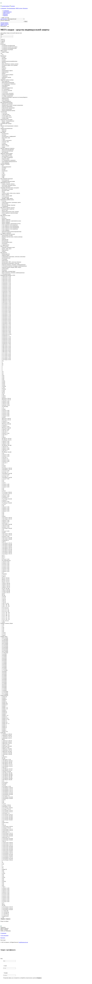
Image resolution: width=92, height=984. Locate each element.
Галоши (4, 143)
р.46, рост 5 (4, 434)
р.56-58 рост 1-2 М (6, 315)
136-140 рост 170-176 (7, 543)
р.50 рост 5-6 (5, 458)
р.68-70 (3, 541)
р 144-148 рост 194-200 (7, 909)
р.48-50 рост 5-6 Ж (6, 298)
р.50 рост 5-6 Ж (5, 460)
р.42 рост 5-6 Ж (5, 413)
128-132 (4, 600)
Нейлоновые (5, 260)
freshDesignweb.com (23, 942)
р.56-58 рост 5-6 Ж (6, 319)
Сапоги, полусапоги (7, 140)
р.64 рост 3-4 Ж (5, 536)
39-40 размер (5, 642)
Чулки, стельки (5, 145)
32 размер (4, 663)
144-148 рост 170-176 (7, 548)
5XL (3, 882)
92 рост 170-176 (5, 580)
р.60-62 (3, 516)
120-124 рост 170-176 (7, 519)
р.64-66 (3, 532)
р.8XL (3, 622)
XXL (3, 375)
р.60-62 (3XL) (5, 822)
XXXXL (4, 386)
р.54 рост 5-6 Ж (5, 485)
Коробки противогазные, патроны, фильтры (12, 236)
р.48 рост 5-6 (5, 446)
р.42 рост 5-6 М (5, 414)
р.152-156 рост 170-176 (7, 906)
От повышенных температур (8, 83)
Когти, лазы (5, 210)
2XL (3, 870)
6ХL (3, 885)
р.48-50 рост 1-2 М (6, 294)
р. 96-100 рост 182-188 (7, 774)
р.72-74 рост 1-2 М (6, 353)
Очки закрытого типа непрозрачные (10, 226)
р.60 (3, 513)
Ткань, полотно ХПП (7, 195)
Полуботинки (5, 133)
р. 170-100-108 (5, 912)
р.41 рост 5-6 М (5, 565)
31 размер (4, 662)
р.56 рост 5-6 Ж (5, 501)
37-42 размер (5, 691)
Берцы (3, 147)
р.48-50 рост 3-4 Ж (6, 295)
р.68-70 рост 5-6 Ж (6, 348)
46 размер (4, 682)
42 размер (4, 676)
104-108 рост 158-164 (7, 468)
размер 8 (4, 710)
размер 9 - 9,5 (5, 715)
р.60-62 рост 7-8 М (6, 332)
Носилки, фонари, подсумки (8, 205)
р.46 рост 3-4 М (5, 569)
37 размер (4, 668)
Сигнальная (5, 91)
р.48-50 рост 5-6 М (6, 299)
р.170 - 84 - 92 (5, 607)
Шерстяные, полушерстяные (8, 271)
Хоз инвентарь (5, 197)
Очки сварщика (5, 230)
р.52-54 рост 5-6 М (6, 310)
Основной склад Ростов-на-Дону (9, 46)
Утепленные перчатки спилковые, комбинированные (14, 266)
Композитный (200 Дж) (7, 151)
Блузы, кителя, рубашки (7, 74)
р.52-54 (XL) (5, 782)
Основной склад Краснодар (8, 45)
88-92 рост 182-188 (6, 423)
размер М (4, 699)
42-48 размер (5, 406)
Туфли (3, 139)
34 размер (4, 664)
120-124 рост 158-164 (7, 517)
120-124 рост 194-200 (7, 528)
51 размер (4, 688)
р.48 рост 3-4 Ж (5, 441)
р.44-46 (3, 417)
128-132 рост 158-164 (7, 533)
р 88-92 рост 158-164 (7, 740)
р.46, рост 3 (4, 432)
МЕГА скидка (19, 8)
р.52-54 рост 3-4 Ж (6, 306)
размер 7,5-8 (5, 708)
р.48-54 (3, 576)
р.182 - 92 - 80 (5, 603)
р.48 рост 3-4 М (5, 444)
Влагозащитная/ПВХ (7, 154)
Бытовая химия (5, 190)
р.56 (3, 488)
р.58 (3, 505)
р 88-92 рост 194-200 (7, 748)
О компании (3, 8)
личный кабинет (5, 6)
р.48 (3, 436)
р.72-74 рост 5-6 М (6, 355)
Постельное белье (6, 186)
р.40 (3, 394)
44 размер (4, 679)
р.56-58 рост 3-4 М (6, 318)
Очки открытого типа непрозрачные (10, 227)
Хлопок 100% (5, 118)
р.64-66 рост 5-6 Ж (6, 340)
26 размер (4, 655)
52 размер (4, 690)
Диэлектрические (6, 258)
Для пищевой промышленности (9, 161)
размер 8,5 (4, 711)
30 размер (4, 660)
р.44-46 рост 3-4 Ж (6, 286)
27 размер (4, 656)
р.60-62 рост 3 (5, 523)
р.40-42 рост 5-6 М (6, 282)
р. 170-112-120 (5, 914)
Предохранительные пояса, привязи (10, 211)
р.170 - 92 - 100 (5, 610)
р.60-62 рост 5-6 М (6, 330)
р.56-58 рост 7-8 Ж (6, 322)
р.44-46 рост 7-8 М (6, 291)
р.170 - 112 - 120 (5, 616)
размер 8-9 (4, 712)
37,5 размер (4, 670)
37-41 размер (5, 694)
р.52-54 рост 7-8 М (6, 312)
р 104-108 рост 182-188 (7, 793)
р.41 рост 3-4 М (5, 564)
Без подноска (5, 152)
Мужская (4, 129)
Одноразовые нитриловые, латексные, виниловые (13, 256)
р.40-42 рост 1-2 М (6, 276)
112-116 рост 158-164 (7, 492)
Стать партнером (4, 935)
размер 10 (4, 720)
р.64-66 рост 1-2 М (6, 336)
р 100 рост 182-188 (6, 771)
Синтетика (4, 113)
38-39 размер (5, 640)
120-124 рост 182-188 (7, 524)
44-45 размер (5, 648)
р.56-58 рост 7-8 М (6, 323)
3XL (3, 874)
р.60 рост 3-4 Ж (5, 520)
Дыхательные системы (7, 235)
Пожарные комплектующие (8, 181)
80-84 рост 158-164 (6, 398)
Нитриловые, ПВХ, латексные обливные (11, 262)
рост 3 (3, 557)
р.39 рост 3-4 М (5, 561)
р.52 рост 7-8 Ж (5, 478)
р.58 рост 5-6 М (5, 511)
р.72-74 (3, 575)
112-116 (4, 598)
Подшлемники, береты (7, 70)
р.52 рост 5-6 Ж (5, 474)
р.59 (3, 512)
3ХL (3, 876)
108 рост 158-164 (6, 586)
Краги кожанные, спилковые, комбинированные (13, 272)
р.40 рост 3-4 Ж (5, 401)
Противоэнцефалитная (7, 87)
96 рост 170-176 (5, 582)
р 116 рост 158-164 (6, 805)
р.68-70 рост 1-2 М (6, 344)
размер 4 (4, 730)
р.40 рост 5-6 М (5, 403)
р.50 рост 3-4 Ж (5, 454)
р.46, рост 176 (5, 430)
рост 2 (3, 556)
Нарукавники (5, 72)
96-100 (3, 595)
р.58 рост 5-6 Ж (5, 509)
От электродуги (5, 89)
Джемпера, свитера (6, 77)
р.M (3, 864)
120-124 (4, 599)
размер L (4, 700)
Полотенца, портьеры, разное (9, 185)
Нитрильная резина (6, 166)
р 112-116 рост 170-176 (7, 810)
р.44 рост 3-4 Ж (5, 422)
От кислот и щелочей (7, 90)
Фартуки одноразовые (7, 106)
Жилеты (4, 62)
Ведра (3, 191)
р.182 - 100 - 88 (5, 604)
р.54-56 (3, 482)
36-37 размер (5, 638)
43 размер (4, 678)
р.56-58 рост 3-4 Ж (6, 316)
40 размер (4, 674)
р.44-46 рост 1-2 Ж (6, 283)
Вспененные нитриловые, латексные (10, 263)
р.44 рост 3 (4, 421)
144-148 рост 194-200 (7, 551)
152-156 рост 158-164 (7, 552)
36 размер (4, 667)
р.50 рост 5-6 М (5, 461)
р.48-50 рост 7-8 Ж (6, 300)
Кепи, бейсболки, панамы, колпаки (10, 63)
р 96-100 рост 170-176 (7, 763)
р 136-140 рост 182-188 (7, 854)
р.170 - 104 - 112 (5, 614)
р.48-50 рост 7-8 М (6, 302)
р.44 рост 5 (4, 425)
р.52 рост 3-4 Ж (5, 470)
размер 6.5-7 (5, 704)
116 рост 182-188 (6, 591)
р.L (3, 866)
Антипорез (4, 259)
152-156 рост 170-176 (7, 553)
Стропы (4, 214)
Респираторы (5, 240)
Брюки (3, 66)
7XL (3, 917)
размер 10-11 (5, 731)
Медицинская (5, 98)
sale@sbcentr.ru (4, 18)
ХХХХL (4, 389)
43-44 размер (5, 647)
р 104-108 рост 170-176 (7, 789)
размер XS (4, 696)
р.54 (3, 480)
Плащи (3, 57)
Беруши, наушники (6, 233)
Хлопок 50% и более (7, 117)
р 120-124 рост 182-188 (7, 834)
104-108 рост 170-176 (7, 469)
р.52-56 (3, 466)
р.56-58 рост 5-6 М (6, 320)
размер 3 (4, 728)
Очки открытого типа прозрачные (10, 228)
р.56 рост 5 (4, 500)
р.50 (3, 453)
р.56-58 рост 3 (5, 497)
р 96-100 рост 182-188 (7, 773)
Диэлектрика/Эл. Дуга (7, 156)
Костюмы (4, 58)
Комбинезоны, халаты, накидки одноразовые (12, 105)
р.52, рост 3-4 (5, 472)
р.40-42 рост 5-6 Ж (6, 280)
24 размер (4, 654)
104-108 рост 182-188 (7, 473)
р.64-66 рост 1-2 (5, 335)
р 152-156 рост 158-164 (7, 860)
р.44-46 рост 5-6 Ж (6, 288)
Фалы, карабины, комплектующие (10, 213)
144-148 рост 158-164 (7, 547)
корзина (13, 6)
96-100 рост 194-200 (6, 452)
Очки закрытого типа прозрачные (10, 224)
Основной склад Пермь (7, 49)
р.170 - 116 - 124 (5, 618)
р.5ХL (3, 390)
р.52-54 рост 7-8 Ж (6, 311)
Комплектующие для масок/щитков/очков (11, 231)
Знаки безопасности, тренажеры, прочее (11, 202)
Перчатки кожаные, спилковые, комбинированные (14, 264)
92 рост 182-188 (5, 588)
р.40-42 (3, 395)
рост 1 (3, 555)
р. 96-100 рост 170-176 (7, 766)
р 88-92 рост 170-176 (7, 743)
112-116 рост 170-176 (7, 493)
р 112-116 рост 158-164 (7, 807)
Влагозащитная (5, 81)
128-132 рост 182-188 (7, 537)
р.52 (3, 464)
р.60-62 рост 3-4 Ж (6, 326)
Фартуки (4, 68)
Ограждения (5, 206)
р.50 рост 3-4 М (5, 456)
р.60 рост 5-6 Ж (5, 525)
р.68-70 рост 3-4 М (6, 347)
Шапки (3, 73)
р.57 (3, 572)
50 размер (4, 687)
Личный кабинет (4, 22)
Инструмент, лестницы (7, 189)
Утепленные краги (6, 274)
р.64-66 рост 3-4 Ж (6, 338)
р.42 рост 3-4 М (5, 411)
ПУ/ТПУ (4, 168)
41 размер (4, 675)
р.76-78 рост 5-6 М (6, 359)
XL (3, 371)
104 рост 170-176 (6, 584)
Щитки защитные (6, 219)
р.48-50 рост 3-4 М (6, 296)
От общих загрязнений (7, 95)
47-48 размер (5, 652)
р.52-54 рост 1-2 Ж (6, 303)
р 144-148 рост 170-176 (7, 857)
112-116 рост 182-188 (7, 499)
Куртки (4, 69)
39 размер (4, 672)
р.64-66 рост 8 (5, 540)
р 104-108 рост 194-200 (7, 798)
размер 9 (4, 714)
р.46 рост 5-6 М (5, 571)
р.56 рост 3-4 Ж (5, 494)
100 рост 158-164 (6, 583)
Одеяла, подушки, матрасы (8, 183)
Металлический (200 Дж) (8, 149)
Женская (4, 131)
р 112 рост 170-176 (6, 809)
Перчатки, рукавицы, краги (8, 247)
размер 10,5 (4, 722)
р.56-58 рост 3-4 (5, 813)
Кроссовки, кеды (6, 137)
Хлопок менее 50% (6, 115)
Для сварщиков (5, 100)
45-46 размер (5, 650)
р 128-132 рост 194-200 (7, 850)
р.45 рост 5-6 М (5, 568)
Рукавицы (4, 270)
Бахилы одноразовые (7, 109)
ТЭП (3, 173)
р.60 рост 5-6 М (5, 527)
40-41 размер (5, 643)
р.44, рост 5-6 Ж (5, 405)
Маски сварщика (6, 222)
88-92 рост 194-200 (6, 428)
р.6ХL (3, 391)
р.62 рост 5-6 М (5, 531)
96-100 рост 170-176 (6, 440)
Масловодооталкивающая (8, 82)
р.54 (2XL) (4, 783)
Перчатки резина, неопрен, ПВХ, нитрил (11, 267)
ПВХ (3, 176)
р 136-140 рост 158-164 (7, 852)
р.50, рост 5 (4, 462)
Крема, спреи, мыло (6, 248)
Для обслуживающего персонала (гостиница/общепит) (14, 97)
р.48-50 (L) (4, 756)
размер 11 (4, 724)
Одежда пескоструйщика (8, 94)
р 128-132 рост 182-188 (7, 846)
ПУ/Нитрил (5, 170)
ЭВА (3, 177)
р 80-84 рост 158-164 (7, 734)
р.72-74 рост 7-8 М (6, 357)
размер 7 (4, 706)
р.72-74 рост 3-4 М (6, 354)
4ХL (3, 880)
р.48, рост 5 (4, 450)
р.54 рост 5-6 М (5, 486)
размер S (4, 698)
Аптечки (4, 201)
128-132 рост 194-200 (7, 539)
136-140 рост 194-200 (7, 545)
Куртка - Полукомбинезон (8, 121)
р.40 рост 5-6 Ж (5, 402)
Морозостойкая (5, 158)
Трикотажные (5, 268)
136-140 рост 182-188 (7, 544)
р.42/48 (3, 409)
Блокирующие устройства (8, 209)
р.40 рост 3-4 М (5, 890)
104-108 (4, 596)
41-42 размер (5, 644)
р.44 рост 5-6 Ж (5, 426)
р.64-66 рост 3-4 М (6, 339)
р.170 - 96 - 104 (5, 611)
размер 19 (4, 726)
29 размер (4, 659)
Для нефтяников (6, 85)
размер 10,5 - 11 (5, 723)
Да (2, 54)
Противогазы (5, 239)
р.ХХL (3, 873)
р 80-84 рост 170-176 (7, 736)
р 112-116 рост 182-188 (7, 815)
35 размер (4, 666)
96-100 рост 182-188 (6, 445)
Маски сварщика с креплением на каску (11, 223)
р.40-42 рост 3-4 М (6, 279)
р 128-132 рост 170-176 (7, 844)
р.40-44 (3, 397)
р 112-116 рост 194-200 (7, 819)
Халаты (4, 59)
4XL (3, 878)
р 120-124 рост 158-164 (7, 826)
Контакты (25, 8)
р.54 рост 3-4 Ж (5, 484)
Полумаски (4, 243)
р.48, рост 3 (4, 767)
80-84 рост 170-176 (6, 399)
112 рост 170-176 (6, 592)
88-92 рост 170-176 (6, 419)
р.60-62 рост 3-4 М (6, 327)
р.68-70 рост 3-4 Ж (6, 346)
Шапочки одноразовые (7, 103)
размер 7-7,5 (5, 707)
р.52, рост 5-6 (5, 476)
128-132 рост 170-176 (7, 535)
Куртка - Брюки (5, 122)
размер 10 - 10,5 (5, 719)
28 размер (4, 658)
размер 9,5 (4, 716)
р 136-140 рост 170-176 (7, 853)
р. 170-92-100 (5, 910)
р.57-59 (3, 504)
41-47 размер (5, 692)
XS (3, 361)
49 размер (4, 686)
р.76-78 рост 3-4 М (6, 358)
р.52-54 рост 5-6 (5, 795)
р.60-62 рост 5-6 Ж (6, 328)
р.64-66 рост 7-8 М (6, 343)
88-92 (3, 594)
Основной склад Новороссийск (9, 48)
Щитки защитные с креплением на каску (11, 220)
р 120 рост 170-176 (6, 827)
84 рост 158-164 (5, 578)
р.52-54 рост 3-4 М (6, 307)
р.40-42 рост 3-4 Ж (6, 278)
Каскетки (4, 218)
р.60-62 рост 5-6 (5, 837)
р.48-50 (3, 437)
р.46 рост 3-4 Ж (5, 429)
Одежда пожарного (6, 101)
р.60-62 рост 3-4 (5, 831)
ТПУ (3, 172)
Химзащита (4, 86)
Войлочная (4, 144)
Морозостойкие (5, 255)
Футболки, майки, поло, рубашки (10, 65)
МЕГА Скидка (5, 52)
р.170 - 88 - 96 (5, 608)
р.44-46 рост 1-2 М (6, 284)
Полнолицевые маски (7, 242)
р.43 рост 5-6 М (5, 567)
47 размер (4, 683)
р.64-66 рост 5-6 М (6, 342)
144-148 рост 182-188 (7, 549)
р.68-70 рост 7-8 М (6, 351)
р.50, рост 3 (4, 457)
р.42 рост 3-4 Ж (5, 410)
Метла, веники (5, 194)
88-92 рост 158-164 (6, 418)
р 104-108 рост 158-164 (7, 787)
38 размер (4, 671)
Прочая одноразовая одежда (8, 110)
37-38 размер (5, 639)
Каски (3, 216)
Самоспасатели (5, 244)
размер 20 (4, 727)
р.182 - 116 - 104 (5, 606)
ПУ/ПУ (4, 169)
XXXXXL (4, 574)
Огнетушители (5, 180)
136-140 (4, 602)
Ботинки (4, 135)
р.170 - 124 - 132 (6, 619)
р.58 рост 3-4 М (5, 508)
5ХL (3, 884)
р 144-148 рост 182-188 (7, 858)
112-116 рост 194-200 (7, 503)
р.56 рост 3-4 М (5, 496)
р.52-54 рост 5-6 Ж (6, 308)
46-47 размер (5, 651)
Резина (3, 174)
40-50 (3, 393)
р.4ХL (3, 387)
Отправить (39, 977)
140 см (3, 886)
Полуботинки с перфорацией (9, 136)
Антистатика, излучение (7, 93)
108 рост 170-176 (6, 587)
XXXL (3, 381)
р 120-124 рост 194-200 (7, 839)
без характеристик (6, 560)
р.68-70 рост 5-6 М (6, 350)
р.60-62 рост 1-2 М (6, 324)
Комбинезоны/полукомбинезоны (9, 61)
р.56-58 (3, 490)
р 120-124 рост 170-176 (7, 829)
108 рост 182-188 (6, 590)
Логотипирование (11, 8)
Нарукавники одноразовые (8, 107)
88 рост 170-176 (5, 579)
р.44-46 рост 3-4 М (6, 287)
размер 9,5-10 (5, 718)
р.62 (3, 529)
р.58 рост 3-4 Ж (5, 507)
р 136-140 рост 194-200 (7, 856)
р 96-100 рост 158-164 (7, 760)
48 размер (4, 684)
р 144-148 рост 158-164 (7, 908)
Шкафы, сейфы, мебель (7, 198)
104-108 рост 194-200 (7, 477)
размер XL (4, 702)
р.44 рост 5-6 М (5, 415)
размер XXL (5, 703)
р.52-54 (3, 465)
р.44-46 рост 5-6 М (6, 290)
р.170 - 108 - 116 (5, 615)
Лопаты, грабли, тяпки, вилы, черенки (11, 193)
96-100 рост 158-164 (6, 438)
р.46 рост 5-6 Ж (5, 433)
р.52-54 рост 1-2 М (6, 304)
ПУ (3, 165)
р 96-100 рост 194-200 (7, 778)
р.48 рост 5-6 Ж (5, 448)
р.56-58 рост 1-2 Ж (6, 314)
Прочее (4, 78)
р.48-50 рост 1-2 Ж (6, 292)
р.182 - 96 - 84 (5, 620)
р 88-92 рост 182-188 (7, 746)
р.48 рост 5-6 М (5, 449)
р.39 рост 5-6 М (5, 563)
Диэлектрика (5, 203)
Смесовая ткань (5, 114)
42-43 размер (5, 646)
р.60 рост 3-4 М (5, 521)
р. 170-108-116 (5, 913)
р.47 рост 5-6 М (5, 559)
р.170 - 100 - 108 (6, 612)
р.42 (3, 407)
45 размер (4, 680)
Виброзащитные (6, 254)
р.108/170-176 (5, 916)
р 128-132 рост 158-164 (7, 842)
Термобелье (4, 76)
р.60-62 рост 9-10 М (6, 334)
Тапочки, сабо (5, 141)
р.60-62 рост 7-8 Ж (6, 331)
